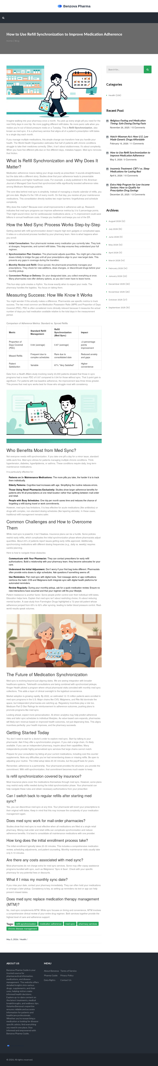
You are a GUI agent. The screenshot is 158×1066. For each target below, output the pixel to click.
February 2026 (117, 268)
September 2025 (119, 307)
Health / (23, 940)
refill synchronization (26, 923)
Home (9, 40)
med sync (70, 923)
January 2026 (117, 276)
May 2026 (115, 244)
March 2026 (116, 260)
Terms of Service (68, 970)
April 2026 (115, 252)
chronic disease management (22, 928)
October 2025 (117, 299)
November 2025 (119, 291)
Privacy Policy (66, 975)
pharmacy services (88, 923)
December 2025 (119, 284)
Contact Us (65, 980)
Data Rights (49, 980)
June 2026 (115, 236)
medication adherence (51, 923)
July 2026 (115, 229)
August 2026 (116, 221)
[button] (3, 17)
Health (114, 95)
